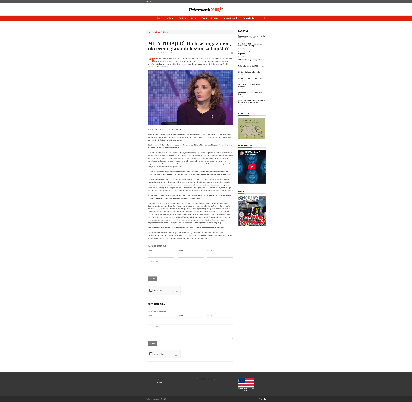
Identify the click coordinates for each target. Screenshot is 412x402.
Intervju (157, 32)
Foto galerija (248, 18)
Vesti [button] (159, 18)
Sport (204, 18)
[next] (262, 214)
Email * (180, 251)
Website (210, 251)
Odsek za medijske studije (206, 379)
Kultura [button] (170, 18)
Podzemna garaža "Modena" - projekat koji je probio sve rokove (251, 37)
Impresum (160, 379)
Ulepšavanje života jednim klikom (249, 72)
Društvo (182, 18)
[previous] (241, 214)
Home (150, 32)
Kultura (165, 32)
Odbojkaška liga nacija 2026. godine (251, 66)
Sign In (148, 1)
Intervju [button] (193, 18)
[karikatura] (251, 128)
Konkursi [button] (215, 18)
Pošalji (152, 278)
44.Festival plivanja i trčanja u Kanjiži (251, 60)
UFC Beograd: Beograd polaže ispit (250, 78)
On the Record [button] (230, 18)
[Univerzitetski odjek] (206, 9)
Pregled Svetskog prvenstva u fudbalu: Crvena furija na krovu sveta (251, 101)
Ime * (150, 251)
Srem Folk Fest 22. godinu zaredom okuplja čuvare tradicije (250, 45)
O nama (159, 382)
